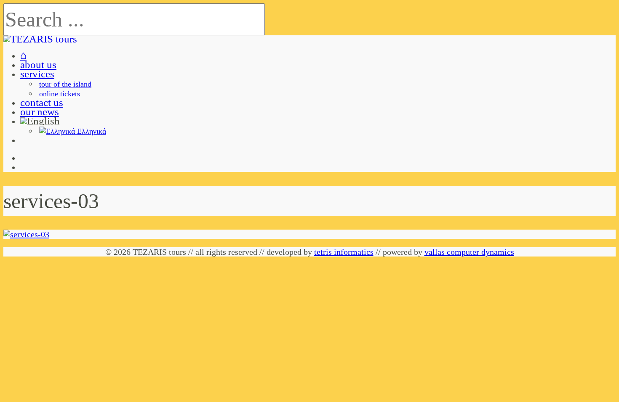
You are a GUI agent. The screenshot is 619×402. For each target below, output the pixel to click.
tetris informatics (344, 252)
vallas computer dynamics (469, 252)
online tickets (59, 94)
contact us (41, 102)
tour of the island (65, 84)
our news (39, 111)
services (37, 73)
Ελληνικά (90, 131)
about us (38, 64)
